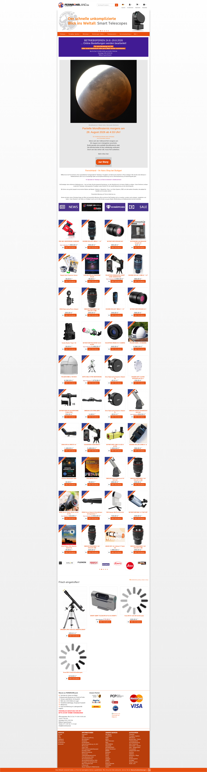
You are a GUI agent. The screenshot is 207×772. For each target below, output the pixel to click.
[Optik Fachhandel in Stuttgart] (73, 5)
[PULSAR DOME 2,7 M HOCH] (69, 365)
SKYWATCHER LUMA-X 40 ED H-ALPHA (115, 445)
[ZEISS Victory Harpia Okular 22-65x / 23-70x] (69, 501)
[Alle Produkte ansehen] (70, 565)
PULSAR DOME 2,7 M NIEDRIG (138, 343)
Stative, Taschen (133, 762)
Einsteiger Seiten (86, 750)
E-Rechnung (85, 765)
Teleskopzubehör (111, 34)
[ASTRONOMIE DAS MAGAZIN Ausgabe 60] (138, 230)
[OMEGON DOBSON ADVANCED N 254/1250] (138, 399)
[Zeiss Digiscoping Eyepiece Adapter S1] (115, 399)
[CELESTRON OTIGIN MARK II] (92, 433)
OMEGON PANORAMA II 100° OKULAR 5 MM (92, 547)
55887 (107, 737)
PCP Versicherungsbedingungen (90, 749)
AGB (83, 736)
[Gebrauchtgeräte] (115, 207)
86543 (107, 739)
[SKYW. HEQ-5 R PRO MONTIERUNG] (92, 365)
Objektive (131, 754)
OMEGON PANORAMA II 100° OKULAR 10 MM (138, 479)
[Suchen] (116, 5)
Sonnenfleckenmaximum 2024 (89, 760)
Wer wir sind (85, 745)
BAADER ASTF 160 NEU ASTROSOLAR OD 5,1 (138, 377)
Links (59, 737)
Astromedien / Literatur (135, 745)
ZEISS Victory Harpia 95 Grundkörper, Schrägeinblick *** (92, 513)
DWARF (107, 760)
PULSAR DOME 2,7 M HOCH (69, 377)
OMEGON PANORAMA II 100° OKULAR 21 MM (138, 547)
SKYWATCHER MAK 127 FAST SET (138, 512)
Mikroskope (86, 34)
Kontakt (60, 734)
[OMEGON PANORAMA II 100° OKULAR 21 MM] (138, 535)
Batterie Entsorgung (87, 752)
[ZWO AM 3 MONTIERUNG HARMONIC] (69, 230)
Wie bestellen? (85, 739)
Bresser (107, 754)
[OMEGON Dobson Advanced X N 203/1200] (115, 467)
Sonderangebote (133, 758)
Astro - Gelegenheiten (134, 747)
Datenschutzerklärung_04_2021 (90, 744)
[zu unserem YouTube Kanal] (92, 207)
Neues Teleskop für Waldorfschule (90, 767)
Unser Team (85, 747)
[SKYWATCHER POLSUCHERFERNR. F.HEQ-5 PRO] (69, 399)
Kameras (131, 752)
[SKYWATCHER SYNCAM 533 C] (138, 298)
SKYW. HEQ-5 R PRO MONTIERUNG (92, 377)
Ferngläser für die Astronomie (89, 762)
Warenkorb (61, 741)
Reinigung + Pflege (134, 755)
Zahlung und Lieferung (87, 737)
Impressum (85, 734)
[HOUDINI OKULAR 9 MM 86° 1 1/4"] (92, 230)
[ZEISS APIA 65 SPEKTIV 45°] (69, 433)
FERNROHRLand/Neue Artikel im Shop (139, 579)
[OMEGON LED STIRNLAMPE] (92, 399)
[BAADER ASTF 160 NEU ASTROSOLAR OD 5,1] (138, 365)
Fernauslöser (132, 749)
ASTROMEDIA (109, 744)
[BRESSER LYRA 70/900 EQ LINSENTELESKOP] (73, 608)
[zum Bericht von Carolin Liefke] (103, 162)
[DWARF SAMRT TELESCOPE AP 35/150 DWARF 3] (103, 601)
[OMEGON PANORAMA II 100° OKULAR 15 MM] (92, 298)
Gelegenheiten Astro (134, 750)
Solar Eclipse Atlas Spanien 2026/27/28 (69, 547)
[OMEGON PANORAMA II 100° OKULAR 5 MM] (92, 535)
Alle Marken (108, 734)
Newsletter (84, 741)
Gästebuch (61, 739)
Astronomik (108, 745)
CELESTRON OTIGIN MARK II (92, 444)
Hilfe (59, 736)
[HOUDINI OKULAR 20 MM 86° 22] (138, 433)
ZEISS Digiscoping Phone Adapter (69, 309)
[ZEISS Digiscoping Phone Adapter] (69, 298)
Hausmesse (85, 754)
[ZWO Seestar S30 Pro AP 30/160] (115, 501)
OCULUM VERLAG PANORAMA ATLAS (92, 276)
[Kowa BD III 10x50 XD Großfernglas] (73, 657)
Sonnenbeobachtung (125, 34)
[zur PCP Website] (118, 696)
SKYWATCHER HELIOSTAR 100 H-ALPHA (92, 343)
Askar (106, 742)
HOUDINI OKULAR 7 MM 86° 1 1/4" (115, 309)
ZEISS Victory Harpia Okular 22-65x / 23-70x (69, 513)
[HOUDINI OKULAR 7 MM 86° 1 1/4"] (115, 298)
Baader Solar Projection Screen (69, 275)
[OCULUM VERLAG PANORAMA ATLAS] (92, 264)
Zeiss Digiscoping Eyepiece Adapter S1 (115, 411)
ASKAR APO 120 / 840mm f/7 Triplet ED (115, 547)
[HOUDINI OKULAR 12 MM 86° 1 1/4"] (138, 264)
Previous (55, 21)
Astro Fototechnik (133, 744)
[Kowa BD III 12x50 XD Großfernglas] (134, 601)
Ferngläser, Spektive (74, 34)
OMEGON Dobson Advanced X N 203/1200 (115, 479)
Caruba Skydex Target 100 (69, 343)
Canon (107, 755)
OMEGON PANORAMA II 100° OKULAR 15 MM (92, 309)
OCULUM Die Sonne (92, 478)
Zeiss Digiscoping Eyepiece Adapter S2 (115, 377)
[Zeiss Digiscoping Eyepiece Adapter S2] (115, 365)
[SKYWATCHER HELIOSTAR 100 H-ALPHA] (92, 331)
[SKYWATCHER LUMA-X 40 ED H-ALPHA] (115, 433)
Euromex (107, 762)
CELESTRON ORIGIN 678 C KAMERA (115, 343)
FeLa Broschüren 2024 (88, 757)
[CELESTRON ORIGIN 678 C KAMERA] (115, 331)
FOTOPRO (108, 765)
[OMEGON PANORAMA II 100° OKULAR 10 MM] (138, 467)
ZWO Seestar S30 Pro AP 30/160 (115, 512)
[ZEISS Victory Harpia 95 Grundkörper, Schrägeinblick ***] (92, 501)
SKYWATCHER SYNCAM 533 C (138, 309)
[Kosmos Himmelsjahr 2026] (69, 467)
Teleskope (62, 34)
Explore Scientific (109, 763)
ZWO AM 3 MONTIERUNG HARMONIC (69, 241)
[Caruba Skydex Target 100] (69, 331)
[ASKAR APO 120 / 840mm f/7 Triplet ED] (115, 535)
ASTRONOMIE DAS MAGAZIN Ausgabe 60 (138, 242)
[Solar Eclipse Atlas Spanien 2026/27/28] (69, 535)
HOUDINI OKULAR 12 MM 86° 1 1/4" (138, 275)
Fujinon (107, 767)
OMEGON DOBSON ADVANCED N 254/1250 (138, 411)
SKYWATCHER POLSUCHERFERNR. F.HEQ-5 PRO (69, 411)
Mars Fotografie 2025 (87, 763)
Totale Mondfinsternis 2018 (89, 755)
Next (152, 21)
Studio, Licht (132, 763)
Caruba (107, 757)
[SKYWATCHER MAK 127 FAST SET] (138, 501)
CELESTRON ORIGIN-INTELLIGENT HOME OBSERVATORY (115, 276)
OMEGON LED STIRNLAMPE (92, 410)
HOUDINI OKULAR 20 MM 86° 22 (138, 444)
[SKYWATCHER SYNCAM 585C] (115, 230)
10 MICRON (108, 736)
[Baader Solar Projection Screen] (69, 264)
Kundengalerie (85, 742)
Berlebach (108, 752)
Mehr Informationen (70, 247)
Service (131, 757)
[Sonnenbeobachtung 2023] (103, 21)
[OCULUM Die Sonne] (92, 467)
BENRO (107, 750)
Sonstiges (131, 760)
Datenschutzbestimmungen (138, 770)
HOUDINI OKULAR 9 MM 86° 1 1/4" (92, 241)
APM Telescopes (109, 741)
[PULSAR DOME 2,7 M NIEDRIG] (138, 331)
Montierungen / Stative (98, 34)
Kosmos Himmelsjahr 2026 (69, 478)
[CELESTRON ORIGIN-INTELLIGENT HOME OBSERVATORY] (115, 264)
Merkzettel (60, 744)
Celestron (107, 758)
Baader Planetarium (110, 749)
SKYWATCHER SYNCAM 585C (115, 241)
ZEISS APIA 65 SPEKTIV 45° (68, 444)
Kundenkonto (61, 742)
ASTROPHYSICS (109, 747)
